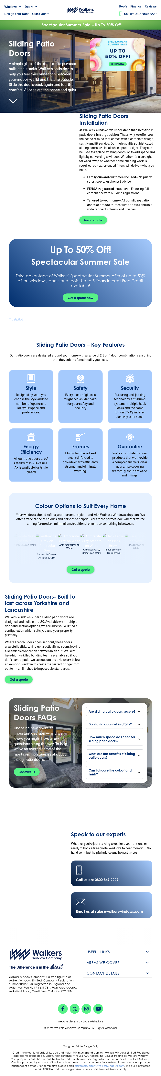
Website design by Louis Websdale (80, 1021)
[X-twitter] (75, 1009)
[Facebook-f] (63, 1009)
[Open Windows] (20, 6)
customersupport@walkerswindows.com (99, 1065)
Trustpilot (16, 319)
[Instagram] (86, 1009)
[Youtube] (98, 1009)
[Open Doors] (36, 6)
